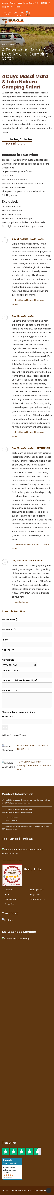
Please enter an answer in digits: (19, 712)
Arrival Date (8, 659)
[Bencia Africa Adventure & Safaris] (13, 20)
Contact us (9, 904)
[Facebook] (5, 14)
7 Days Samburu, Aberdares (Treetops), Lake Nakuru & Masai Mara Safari (34, 765)
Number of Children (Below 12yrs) (19, 680)
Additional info (10, 690)
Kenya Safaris (10, 44)
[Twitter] (16, 14)
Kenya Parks (35, 894)
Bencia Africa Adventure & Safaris (12, 860)
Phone (5, 639)
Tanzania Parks (11, 899)
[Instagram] (10, 14)
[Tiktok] (28, 13)
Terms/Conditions (37, 899)
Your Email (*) (9, 629)
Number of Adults (11, 670)
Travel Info (9, 890)
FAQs (7, 894)
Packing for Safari (37, 890)
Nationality (8, 649)
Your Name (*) (9, 619)
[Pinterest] (22, 14)
